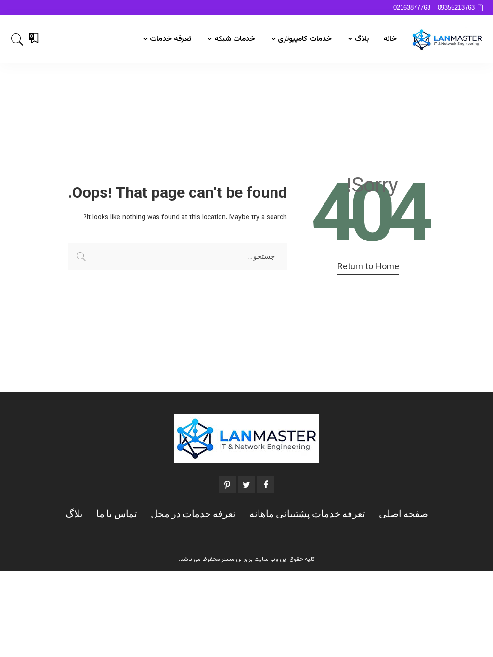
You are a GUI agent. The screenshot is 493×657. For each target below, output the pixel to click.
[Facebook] (265, 484)
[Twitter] (246, 484)
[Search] (17, 39)
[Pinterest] (227, 484)
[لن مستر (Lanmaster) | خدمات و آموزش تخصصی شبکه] (447, 39)
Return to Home (368, 267)
